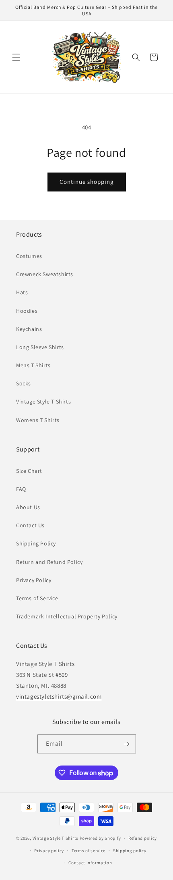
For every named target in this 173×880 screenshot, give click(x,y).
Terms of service (88, 850)
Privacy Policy (33, 580)
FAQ (21, 489)
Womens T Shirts (38, 420)
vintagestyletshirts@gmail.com (58, 696)
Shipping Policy (36, 543)
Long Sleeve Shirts (40, 347)
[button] (16, 57)
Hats (22, 292)
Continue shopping (87, 181)
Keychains (29, 329)
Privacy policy (49, 850)
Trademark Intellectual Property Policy (66, 616)
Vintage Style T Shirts (43, 401)
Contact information (90, 862)
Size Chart (29, 470)
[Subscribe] (127, 743)
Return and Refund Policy (49, 562)
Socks (23, 383)
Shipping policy (129, 850)
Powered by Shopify (100, 838)
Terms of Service (37, 598)
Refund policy (142, 838)
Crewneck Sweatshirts (44, 274)
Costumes (29, 256)
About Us (28, 507)
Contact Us (30, 525)
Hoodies (26, 310)
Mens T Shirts (33, 365)
